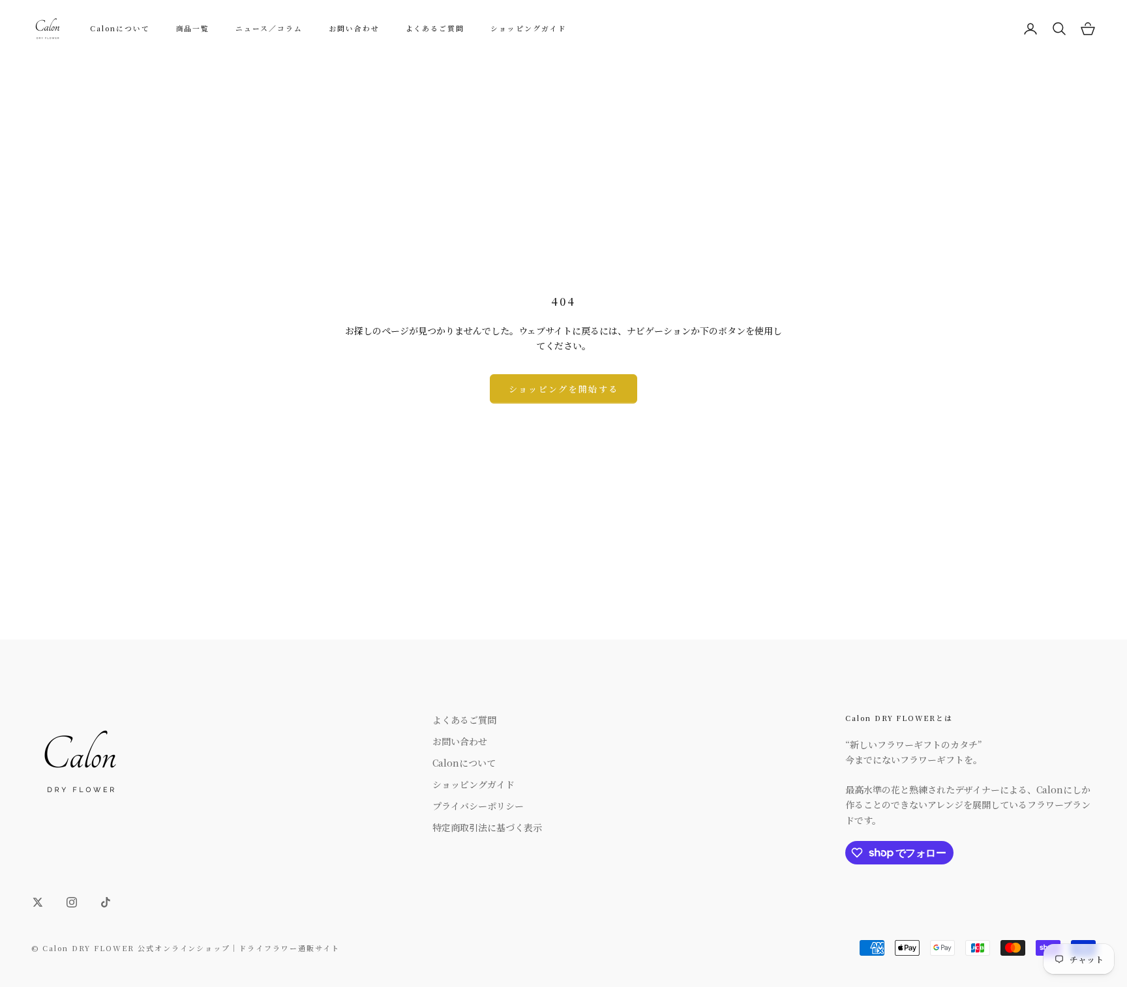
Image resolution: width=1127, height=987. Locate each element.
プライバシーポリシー (478, 805)
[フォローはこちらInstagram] (71, 902)
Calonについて (120, 28)
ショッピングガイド (528, 28)
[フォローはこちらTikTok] (105, 902)
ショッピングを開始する (564, 389)
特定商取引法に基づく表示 (487, 827)
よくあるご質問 (435, 28)
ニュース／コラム (269, 28)
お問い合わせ (354, 28)
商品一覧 (193, 28)
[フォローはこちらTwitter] (37, 902)
